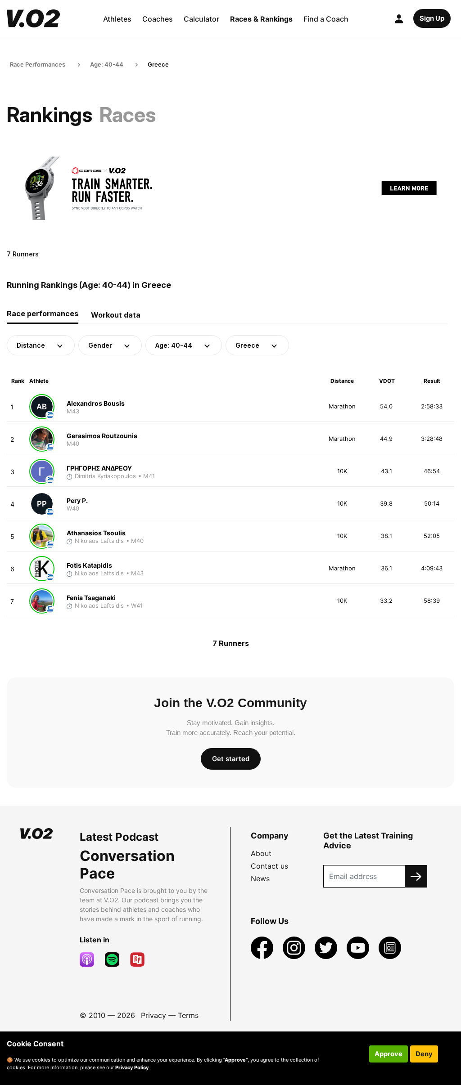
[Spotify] (116, 959)
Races (127, 114)
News (260, 878)
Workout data (115, 314)
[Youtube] (359, 947)
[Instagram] (295, 947)
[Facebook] (263, 947)
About (261, 853)
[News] (390, 947)
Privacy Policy (132, 1067)
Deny (424, 1054)
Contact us (269, 865)
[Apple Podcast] (90, 959)
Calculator (201, 18)
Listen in (94, 939)
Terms (188, 1015)
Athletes (117, 18)
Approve (388, 1054)
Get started (230, 759)
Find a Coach (325, 18)
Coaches (157, 18)
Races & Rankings (261, 18)
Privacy (153, 1015)
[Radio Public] (141, 959)
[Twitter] (327, 947)
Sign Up (432, 18)
